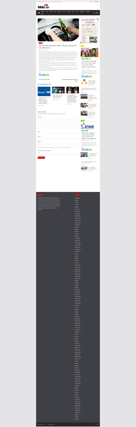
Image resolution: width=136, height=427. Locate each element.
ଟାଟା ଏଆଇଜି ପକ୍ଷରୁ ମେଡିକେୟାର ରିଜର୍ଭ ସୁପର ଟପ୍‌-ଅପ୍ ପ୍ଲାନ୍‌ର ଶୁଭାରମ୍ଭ (92, 168)
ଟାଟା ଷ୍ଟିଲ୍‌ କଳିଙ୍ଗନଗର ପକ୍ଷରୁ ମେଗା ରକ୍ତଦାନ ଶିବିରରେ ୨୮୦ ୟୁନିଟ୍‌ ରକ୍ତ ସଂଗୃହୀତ (88, 162)
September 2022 (78, 303)
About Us (43, 11)
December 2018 (77, 403)
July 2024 (76, 253)
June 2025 (76, 229)
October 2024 (77, 247)
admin (47, 50)
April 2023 (76, 287)
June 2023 (76, 282)
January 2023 (77, 294)
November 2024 (78, 244)
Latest (90, 58)
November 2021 (78, 325)
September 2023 (78, 276)
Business (83, 58)
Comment (40, 117)
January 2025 (77, 240)
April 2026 (76, 207)
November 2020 (78, 352)
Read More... (40, 209)
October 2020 (77, 354)
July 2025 (76, 227)
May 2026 (76, 204)
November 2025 (78, 218)
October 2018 (77, 408)
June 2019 (76, 390)
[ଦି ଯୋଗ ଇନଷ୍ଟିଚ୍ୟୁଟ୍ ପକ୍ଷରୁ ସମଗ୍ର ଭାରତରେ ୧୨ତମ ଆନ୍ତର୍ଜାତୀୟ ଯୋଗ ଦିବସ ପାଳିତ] (84, 156)
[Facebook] (40, 75)
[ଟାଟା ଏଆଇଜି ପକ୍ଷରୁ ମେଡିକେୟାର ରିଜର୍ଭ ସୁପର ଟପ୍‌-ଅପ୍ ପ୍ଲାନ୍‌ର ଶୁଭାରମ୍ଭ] (84, 169)
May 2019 (76, 392)
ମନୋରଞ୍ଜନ (59, 11)
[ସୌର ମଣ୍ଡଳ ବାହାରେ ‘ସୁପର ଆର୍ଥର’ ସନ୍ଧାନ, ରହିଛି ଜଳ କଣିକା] (58, 87)
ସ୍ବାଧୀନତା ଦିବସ (82, 11)
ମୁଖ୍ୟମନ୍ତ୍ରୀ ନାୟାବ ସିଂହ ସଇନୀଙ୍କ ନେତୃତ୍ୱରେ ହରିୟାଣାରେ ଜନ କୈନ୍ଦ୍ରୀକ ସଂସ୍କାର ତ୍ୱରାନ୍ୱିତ (92, 82)
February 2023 (77, 291)
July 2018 (76, 414)
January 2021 (77, 347)
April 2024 (76, 260)
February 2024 (77, 265)
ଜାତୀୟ (55, 11)
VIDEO (77, 11)
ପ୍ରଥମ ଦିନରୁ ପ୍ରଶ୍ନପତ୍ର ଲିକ (44, 79)
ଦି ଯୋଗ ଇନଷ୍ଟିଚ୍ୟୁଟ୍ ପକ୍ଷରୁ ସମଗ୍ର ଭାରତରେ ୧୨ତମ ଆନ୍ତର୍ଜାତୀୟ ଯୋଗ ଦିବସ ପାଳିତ (92, 155)
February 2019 (77, 399)
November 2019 (78, 379)
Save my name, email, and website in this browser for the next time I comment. (55, 147)
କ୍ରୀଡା (64, 11)
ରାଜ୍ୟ (47, 11)
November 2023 (78, 271)
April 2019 (76, 394)
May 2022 (76, 311)
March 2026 (77, 209)
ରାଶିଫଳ (42, 14)
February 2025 (77, 238)
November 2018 (78, 405)
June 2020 (76, 363)
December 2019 (77, 376)
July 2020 (76, 361)
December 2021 (77, 323)
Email (39, 136)
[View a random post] (97, 12)
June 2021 (76, 336)
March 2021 (77, 343)
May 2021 (76, 338)
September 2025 (78, 222)
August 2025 (77, 224)
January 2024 (77, 267)
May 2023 (76, 285)
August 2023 (77, 278)
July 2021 (76, 334)
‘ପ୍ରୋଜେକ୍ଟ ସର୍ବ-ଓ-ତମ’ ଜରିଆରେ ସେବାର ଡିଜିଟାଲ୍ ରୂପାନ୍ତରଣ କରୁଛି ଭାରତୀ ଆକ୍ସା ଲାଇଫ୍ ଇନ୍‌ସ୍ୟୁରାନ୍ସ (44, 100)
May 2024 (76, 258)
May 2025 (76, 231)
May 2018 (76, 419)
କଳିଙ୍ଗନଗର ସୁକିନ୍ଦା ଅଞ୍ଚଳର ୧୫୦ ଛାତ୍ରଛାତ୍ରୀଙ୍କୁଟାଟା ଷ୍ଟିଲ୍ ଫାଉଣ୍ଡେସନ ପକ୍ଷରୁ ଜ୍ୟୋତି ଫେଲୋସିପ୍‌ (92, 97)
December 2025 (77, 215)
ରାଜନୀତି (51, 11)
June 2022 (76, 309)
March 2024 (77, 262)
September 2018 (78, 410)
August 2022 (77, 305)
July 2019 (76, 387)
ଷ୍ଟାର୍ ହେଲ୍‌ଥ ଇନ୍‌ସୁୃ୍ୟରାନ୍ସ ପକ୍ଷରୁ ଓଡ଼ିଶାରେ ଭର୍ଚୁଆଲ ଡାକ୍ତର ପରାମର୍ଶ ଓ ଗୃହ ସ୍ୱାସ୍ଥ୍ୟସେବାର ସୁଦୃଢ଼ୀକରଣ (89, 135)
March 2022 (77, 316)
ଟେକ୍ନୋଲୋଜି (69, 11)
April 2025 (76, 233)
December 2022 (77, 296)
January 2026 (77, 213)
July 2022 (76, 307)
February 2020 (77, 372)
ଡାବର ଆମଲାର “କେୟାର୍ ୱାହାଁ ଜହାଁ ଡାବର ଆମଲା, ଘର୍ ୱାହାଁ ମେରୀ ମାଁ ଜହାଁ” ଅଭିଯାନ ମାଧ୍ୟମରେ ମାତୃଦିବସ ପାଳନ (89, 64)
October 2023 (77, 273)
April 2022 (76, 314)
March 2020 (77, 370)
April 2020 (76, 367)
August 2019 (77, 385)
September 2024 (78, 249)
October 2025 (77, 220)
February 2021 (77, 345)
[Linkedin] (44, 75)
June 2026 (76, 202)
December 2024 (77, 242)
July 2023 (76, 280)
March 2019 (77, 396)
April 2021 (76, 341)
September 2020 (78, 356)
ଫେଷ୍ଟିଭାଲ (88, 11)
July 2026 (76, 200)
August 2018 (77, 412)
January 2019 (77, 401)
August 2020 (77, 358)
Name (39, 131)
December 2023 (77, 269)
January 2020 (77, 374)
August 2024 (77, 251)
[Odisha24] (39, 12)
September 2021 (78, 329)
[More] (48, 75)
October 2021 (77, 327)
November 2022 (78, 298)
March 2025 (77, 236)
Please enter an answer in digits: (44, 150)
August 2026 (77, 198)
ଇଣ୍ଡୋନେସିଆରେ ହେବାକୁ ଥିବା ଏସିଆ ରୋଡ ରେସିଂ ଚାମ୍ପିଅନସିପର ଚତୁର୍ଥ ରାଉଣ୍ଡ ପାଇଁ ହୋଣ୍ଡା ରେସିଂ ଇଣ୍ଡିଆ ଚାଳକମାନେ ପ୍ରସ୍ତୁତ (72, 98)
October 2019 (77, 381)
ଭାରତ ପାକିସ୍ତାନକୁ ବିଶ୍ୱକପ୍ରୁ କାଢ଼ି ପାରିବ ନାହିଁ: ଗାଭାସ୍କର (70, 80)
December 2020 (77, 349)
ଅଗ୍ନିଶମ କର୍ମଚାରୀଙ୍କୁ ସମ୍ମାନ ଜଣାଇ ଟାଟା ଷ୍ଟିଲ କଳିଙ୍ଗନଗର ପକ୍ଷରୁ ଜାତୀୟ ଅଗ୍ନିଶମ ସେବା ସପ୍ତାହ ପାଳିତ (89, 89)
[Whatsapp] (46, 75)
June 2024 (76, 256)
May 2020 (76, 365)
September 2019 (78, 383)
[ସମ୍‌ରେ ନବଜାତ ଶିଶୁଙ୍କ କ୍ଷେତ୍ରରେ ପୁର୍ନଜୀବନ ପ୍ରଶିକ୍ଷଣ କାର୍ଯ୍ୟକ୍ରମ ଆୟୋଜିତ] (84, 114)
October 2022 (77, 300)
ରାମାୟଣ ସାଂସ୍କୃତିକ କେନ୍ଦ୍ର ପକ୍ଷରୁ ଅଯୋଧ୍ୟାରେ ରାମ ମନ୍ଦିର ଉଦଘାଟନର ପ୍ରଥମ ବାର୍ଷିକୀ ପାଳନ (92, 106)
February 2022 (77, 318)
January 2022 (77, 320)
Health (87, 58)
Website (39, 141)
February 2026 (77, 211)
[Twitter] (42, 75)
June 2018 (76, 416)
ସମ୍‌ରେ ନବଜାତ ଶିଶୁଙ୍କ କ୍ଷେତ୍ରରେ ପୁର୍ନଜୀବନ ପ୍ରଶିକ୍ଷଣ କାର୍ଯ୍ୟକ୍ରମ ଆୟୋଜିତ (91, 114)
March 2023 (77, 289)
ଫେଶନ (73, 11)
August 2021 (77, 332)
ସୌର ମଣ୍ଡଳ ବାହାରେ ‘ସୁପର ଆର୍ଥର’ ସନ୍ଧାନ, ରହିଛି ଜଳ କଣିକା (57, 96)
